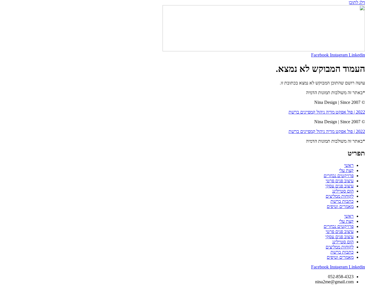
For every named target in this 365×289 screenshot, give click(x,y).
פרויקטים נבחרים (339, 175)
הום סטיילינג (343, 191)
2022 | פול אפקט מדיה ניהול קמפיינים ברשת (327, 112)
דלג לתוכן (357, 2)
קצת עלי (346, 170)
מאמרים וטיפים (340, 206)
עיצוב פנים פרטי (340, 180)
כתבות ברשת (342, 201)
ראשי (349, 165)
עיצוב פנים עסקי (339, 185)
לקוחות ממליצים (340, 196)
